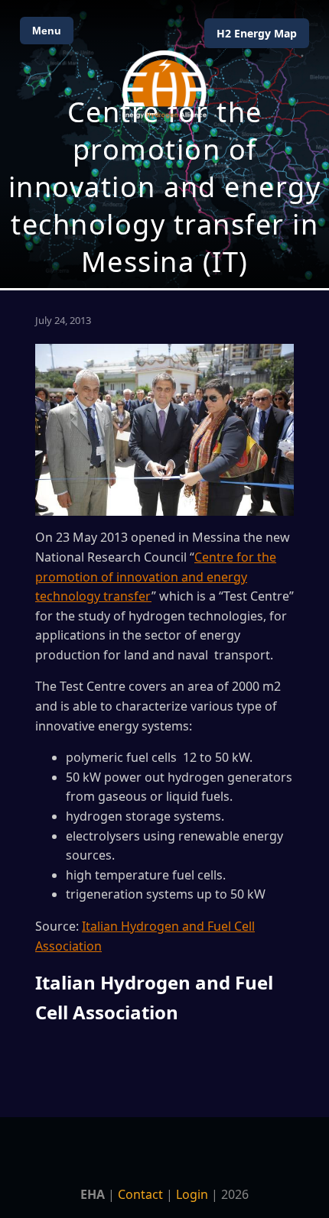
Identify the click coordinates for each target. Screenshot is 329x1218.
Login (192, 1194)
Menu (46, 30)
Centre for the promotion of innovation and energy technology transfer (155, 576)
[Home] (164, 84)
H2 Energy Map (257, 33)
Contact (140, 1194)
